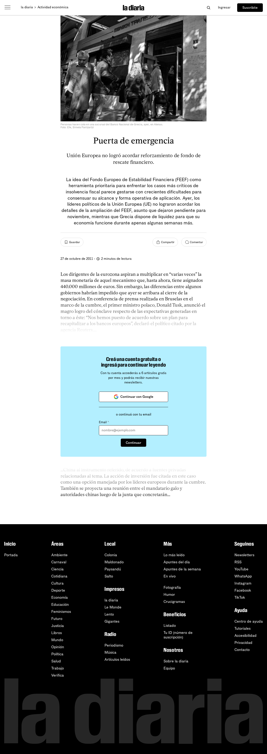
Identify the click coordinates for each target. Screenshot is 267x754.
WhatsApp (243, 576)
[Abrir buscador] (208, 8)
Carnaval (58, 562)
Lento (109, 614)
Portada (11, 555)
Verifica (57, 675)
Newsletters (244, 555)
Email (104, 422)
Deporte (58, 590)
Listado (170, 625)
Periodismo (114, 645)
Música (110, 652)
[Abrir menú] (7, 7)
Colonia (111, 555)
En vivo (170, 576)
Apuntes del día (177, 562)
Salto (109, 576)
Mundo (57, 640)
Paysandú (113, 569)
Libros (56, 633)
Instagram (242, 583)
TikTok (239, 597)
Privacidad (243, 642)
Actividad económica (53, 7)
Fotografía (172, 587)
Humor (169, 594)
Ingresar (224, 7)
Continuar (133, 443)
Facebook (242, 590)
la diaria (27, 7)
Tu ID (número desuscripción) (178, 635)
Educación (60, 604)
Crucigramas (174, 601)
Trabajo (57, 668)
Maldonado (114, 562)
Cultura (57, 583)
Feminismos (61, 611)
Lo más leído (174, 555)
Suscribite (250, 8)
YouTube (241, 569)
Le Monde (113, 607)
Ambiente (59, 555)
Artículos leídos (117, 659)
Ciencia (57, 569)
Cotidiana (59, 576)
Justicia (57, 625)
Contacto (242, 649)
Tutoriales (242, 628)
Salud (56, 661)
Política (57, 654)
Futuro (56, 618)
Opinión (57, 647)
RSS (238, 562)
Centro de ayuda (248, 621)
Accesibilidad (245, 635)
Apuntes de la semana (182, 569)
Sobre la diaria (176, 661)
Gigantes (112, 621)
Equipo (169, 668)
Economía (59, 597)
